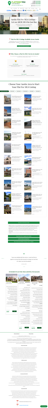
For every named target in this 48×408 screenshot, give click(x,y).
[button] (40, 9)
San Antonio (33, 3)
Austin (34, 1)
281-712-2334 (38, 2)
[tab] (12, 91)
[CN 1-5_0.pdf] (17, 405)
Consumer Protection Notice (23, 405)
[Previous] (3, 258)
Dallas (34, 1)
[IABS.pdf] (17, 401)
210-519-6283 (38, 3)
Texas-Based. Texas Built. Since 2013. (17, 5)
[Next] (45, 258)
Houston (34, 2)
